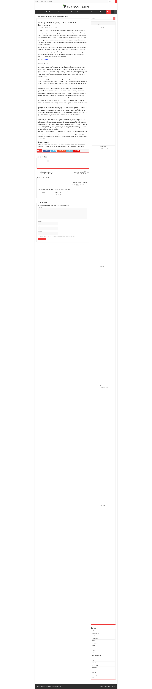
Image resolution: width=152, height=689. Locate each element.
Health (76, 11)
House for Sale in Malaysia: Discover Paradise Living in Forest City (62, 191)
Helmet (102, 266)
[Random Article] (115, 12)
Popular (99, 23)
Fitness (93, 645)
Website (40, 231)
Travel (108, 11)
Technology (103, 11)
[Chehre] (96, 85)
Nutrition (94, 662)
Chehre (102, 27)
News (97, 11)
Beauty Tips (94, 643)
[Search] (116, 1)
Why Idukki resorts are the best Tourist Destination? (45, 190)
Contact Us (49, 1)
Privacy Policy (43, 1)
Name (40, 221)
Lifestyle (92, 11)
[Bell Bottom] (96, 205)
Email (39, 226)
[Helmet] (96, 325)
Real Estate (94, 667)
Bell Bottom (103, 146)
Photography (95, 665)
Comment (40, 207)
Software (94, 672)
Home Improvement (84, 11)
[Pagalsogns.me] (76, 6)
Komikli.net (46, 59)
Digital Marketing (50, 11)
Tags (111, 23)
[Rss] (106, 1)
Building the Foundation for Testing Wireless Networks (46, 172)
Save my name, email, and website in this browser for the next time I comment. (57, 236)
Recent (93, 23)
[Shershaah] (96, 564)
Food (93, 648)
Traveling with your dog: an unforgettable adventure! (79, 183)
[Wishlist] (96, 444)
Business (42, 11)
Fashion (71, 11)
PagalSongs (50, 686)
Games (93, 650)
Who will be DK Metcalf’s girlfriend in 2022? (80, 172)
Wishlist (102, 385)
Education (58, 11)
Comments (105, 23)
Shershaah (102, 505)
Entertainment (65, 11)
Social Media (95, 670)
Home (36, 1)
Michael (41, 27)
